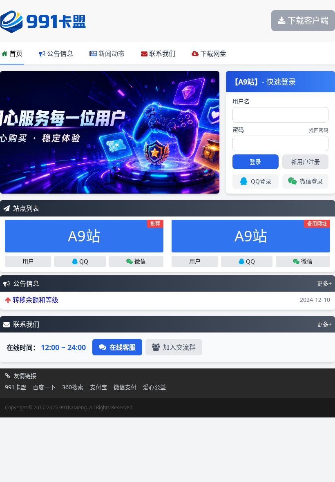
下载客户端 (307, 20)
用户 (28, 261)
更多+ (324, 283)
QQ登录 (261, 181)
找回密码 (318, 130)
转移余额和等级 (35, 299)
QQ (83, 261)
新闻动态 (111, 53)
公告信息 (59, 53)
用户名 (241, 101)
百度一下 (44, 387)
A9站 (114, 233)
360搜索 (72, 387)
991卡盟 (15, 387)
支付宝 (98, 387)
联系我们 (161, 53)
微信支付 (125, 387)
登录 (255, 161)
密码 (238, 130)
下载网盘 (212, 53)
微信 (140, 261)
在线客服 (122, 347)
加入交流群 (179, 347)
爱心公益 (154, 387)
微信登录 (311, 181)
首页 (15, 53)
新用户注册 (305, 161)
